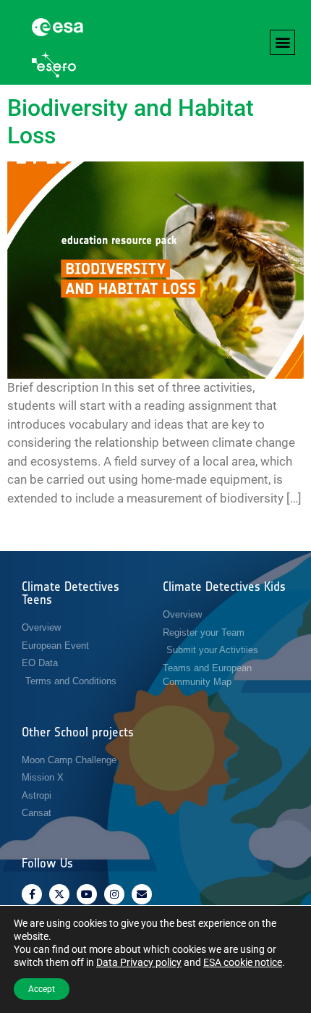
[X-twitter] (59, 894)
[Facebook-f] (32, 894)
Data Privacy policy (139, 962)
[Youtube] (87, 894)
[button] (282, 42)
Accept (41, 989)
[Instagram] (114, 894)
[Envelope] (142, 894)
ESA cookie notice (242, 962)
